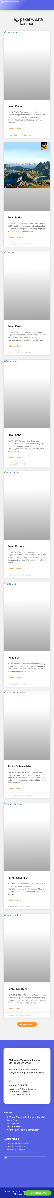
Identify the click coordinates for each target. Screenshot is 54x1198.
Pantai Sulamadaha (19, 766)
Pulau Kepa (14, 434)
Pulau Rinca (15, 106)
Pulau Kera (14, 326)
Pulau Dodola (16, 546)
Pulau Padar (15, 217)
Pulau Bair (14, 657)
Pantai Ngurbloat (18, 988)
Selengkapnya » (14, 128)
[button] (49, 5)
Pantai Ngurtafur (18, 877)
